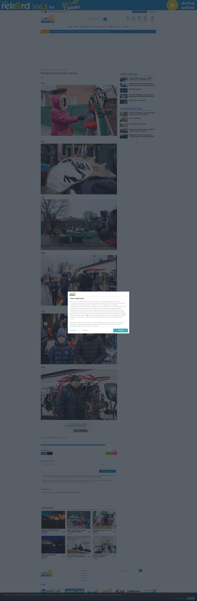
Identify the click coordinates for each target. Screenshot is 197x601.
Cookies (79, 326)
